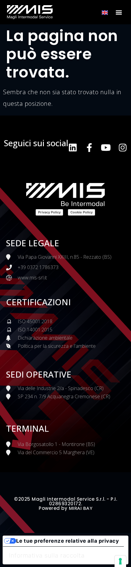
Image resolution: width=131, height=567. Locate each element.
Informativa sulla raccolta (46, 555)
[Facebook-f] (89, 147)
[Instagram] (122, 147)
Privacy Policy (49, 212)
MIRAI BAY (81, 508)
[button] (119, 12)
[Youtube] (105, 147)
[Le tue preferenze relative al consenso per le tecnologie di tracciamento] (120, 561)
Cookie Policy (81, 212)
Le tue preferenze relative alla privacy (67, 541)
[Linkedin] (72, 147)
